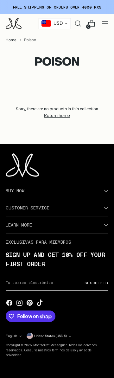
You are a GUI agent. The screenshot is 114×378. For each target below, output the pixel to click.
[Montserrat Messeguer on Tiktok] (40, 303)
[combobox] (55, 23)
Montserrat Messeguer (49, 345)
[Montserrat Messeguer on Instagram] (19, 303)
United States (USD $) (50, 336)
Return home (57, 115)
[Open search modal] (77, 23)
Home (11, 39)
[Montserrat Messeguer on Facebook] (9, 303)
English (11, 336)
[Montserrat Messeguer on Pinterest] (30, 303)
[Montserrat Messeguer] (14, 23)
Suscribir (96, 282)
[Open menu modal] (104, 23)
